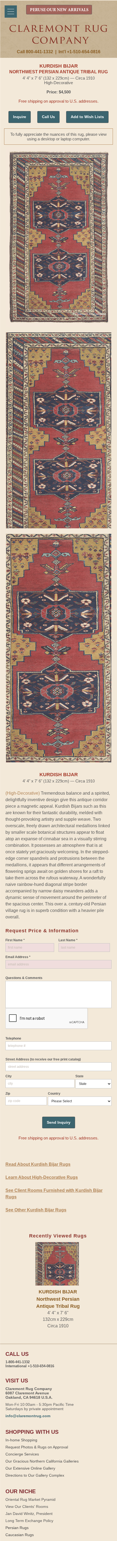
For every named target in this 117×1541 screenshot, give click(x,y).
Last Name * (68, 940)
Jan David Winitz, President (29, 1513)
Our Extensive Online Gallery (30, 1468)
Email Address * (17, 957)
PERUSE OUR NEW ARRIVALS (59, 10)
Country (54, 1093)
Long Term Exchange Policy (29, 1520)
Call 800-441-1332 (35, 51)
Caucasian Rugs (19, 1535)
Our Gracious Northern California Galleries (42, 1461)
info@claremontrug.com (27, 1416)
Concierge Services (22, 1454)
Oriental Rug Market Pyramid (30, 1499)
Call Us (48, 117)
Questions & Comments (23, 978)
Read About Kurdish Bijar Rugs (37, 1164)
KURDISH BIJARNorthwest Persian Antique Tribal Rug (58, 1299)
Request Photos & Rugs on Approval (36, 1447)
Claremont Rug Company (58, 37)
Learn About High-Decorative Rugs (41, 1177)
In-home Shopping (21, 1440)
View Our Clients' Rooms (26, 1506)
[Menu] (11, 11)
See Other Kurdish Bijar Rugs (35, 1210)
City (8, 1076)
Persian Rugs (17, 1528)
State (79, 1076)
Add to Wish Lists (87, 117)
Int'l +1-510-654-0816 (79, 51)
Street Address (43, 1059)
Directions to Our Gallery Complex (34, 1475)
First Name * (15, 940)
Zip (7, 1093)
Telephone (13, 1038)
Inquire (19, 117)
